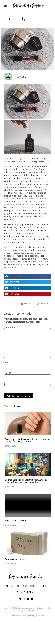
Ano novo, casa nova (15, 559)
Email (7, 373)
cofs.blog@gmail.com (35, 615)
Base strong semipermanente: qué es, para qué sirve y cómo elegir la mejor (27, 440)
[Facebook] (32, 599)
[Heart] (20, 599)
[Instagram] (24, 599)
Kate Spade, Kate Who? (16, 520)
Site (6, 384)
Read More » (10, 446)
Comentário (11, 327)
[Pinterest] (28, 599)
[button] (5, 5)
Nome (8, 362)
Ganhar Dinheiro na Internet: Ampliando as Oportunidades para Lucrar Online (26, 481)
